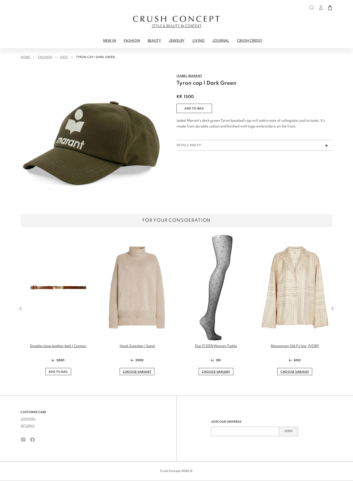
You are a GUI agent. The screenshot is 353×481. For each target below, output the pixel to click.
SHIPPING (28, 419)
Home (25, 57)
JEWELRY (177, 40)
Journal (220, 40)
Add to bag (194, 108)
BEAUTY (154, 40)
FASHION (132, 40)
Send (288, 431)
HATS (64, 57)
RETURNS (28, 426)
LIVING (198, 40)
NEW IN (109, 40)
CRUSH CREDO (249, 40)
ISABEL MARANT (189, 76)
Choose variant (137, 372)
